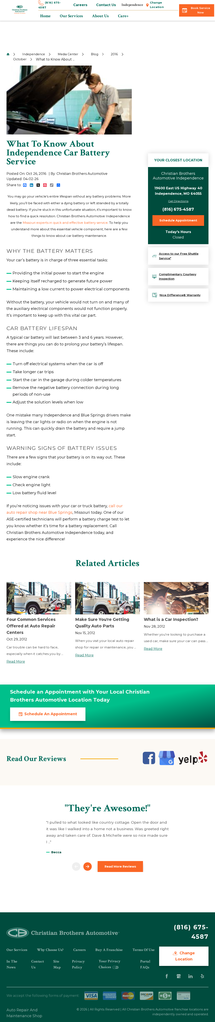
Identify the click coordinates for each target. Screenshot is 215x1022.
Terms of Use (143, 949)
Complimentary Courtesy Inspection (177, 277)
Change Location (157, 4)
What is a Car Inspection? (171, 619)
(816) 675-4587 (178, 209)
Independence (33, 54)
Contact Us (106, 5)
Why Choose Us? (50, 949)
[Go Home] (8, 54)
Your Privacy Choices (110, 964)
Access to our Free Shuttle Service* (178, 256)
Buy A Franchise (109, 949)
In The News (12, 964)
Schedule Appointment (178, 220)
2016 (114, 54)
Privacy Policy (78, 964)
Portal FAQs (145, 964)
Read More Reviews (120, 866)
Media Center (68, 54)
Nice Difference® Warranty (180, 295)
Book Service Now (200, 10)
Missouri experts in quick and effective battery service (65, 223)
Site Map (57, 964)
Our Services (17, 949)
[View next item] (87, 866)
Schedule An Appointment (50, 714)
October (19, 59)
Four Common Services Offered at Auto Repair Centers (31, 626)
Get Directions (178, 201)
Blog (94, 54)
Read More (16, 662)
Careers (80, 5)
